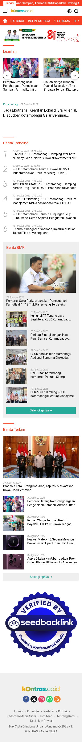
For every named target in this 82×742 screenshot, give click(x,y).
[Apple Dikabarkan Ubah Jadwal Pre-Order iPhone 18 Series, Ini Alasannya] (13, 561)
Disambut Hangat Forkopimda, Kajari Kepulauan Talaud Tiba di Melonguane (44, 231)
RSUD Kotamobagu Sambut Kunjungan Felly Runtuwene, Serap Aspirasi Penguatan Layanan (44, 216)
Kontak (62, 711)
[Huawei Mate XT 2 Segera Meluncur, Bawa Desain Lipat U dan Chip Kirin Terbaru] (13, 542)
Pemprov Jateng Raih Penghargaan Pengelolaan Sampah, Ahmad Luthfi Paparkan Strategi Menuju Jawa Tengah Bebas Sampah (20, 86)
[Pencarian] (76, 11)
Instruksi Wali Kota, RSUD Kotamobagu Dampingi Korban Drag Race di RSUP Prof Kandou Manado (45, 186)
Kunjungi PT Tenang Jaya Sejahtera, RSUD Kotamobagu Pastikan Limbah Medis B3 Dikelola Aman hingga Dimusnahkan (50, 317)
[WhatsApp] (49, 699)
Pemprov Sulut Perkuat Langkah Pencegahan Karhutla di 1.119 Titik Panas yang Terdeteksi (36, 302)
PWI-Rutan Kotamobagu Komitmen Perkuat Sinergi (47, 374)
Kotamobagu (11, 104)
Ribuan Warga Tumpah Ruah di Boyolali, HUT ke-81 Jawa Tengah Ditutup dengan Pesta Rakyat (60, 86)
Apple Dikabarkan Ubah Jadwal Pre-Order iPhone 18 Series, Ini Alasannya (52, 560)
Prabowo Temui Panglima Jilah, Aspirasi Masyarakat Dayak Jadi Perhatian (38, 488)
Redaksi (49, 711)
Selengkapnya (39, 410)
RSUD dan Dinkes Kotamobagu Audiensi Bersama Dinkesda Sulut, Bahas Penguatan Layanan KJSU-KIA (52, 356)
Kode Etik (33, 711)
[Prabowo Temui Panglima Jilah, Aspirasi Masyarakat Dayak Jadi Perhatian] (41, 457)
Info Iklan (46, 716)
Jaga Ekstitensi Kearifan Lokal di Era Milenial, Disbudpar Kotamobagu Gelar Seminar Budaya (40, 115)
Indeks (18, 711)
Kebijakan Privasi (41, 720)
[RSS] (57, 699)
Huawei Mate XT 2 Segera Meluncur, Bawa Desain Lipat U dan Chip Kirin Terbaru (51, 541)
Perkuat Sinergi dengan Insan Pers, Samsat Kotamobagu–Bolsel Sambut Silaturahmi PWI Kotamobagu (50, 336)
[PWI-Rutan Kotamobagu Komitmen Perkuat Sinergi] (16, 376)
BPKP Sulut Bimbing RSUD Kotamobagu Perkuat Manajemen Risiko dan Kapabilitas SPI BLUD (44, 200)
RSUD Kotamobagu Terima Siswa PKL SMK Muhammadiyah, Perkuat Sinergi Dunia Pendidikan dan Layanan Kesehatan (41, 171)
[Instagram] (41, 699)
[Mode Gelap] (69, 11)
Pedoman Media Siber (21, 716)
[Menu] (6, 11)
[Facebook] (26, 699)
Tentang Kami (66, 716)
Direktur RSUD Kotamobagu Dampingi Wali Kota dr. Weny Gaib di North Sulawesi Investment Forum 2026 (46, 156)
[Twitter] (33, 699)
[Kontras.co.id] (21, 11)
